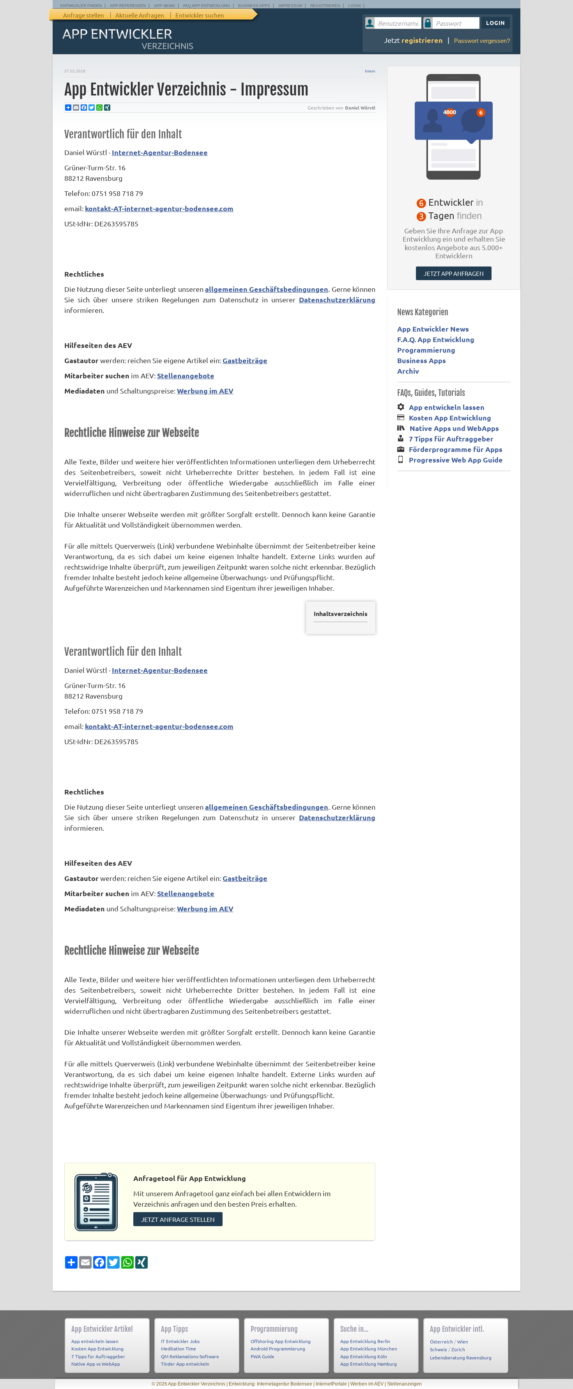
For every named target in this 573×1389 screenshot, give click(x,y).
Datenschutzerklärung (337, 299)
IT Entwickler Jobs (180, 1341)
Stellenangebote (185, 375)
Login (354, 6)
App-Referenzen (128, 6)
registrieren (422, 39)
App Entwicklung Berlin (365, 1341)
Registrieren (325, 6)
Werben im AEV (367, 1384)
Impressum (290, 6)
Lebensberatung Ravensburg (461, 1357)
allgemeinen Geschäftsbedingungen (266, 288)
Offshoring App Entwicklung (281, 1341)
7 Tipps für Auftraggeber (451, 438)
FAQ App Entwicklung (206, 6)
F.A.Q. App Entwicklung (435, 339)
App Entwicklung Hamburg (368, 1364)
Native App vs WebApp (95, 1364)
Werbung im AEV (205, 390)
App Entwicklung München (368, 1348)
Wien (462, 1341)
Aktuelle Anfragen (139, 15)
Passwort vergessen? (482, 40)
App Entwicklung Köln (363, 1356)
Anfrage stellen (83, 15)
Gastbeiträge (245, 360)
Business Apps (254, 6)
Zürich (458, 1349)
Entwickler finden (81, 6)
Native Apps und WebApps (454, 428)
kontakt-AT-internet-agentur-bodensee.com (159, 208)
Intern (370, 71)
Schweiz (438, 1349)
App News (164, 6)
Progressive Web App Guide (456, 459)
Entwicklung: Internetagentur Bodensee (270, 1384)
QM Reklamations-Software (190, 1356)
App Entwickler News (433, 328)
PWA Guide (262, 1356)
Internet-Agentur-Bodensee (160, 152)
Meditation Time (178, 1348)
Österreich (441, 1341)
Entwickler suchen (199, 15)
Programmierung (426, 349)
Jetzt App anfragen (454, 273)
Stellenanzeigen (404, 1384)
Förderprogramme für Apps (455, 449)
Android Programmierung (278, 1348)
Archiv (408, 370)
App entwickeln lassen (447, 406)
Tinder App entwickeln (185, 1364)
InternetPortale (331, 1384)
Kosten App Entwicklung (450, 417)
